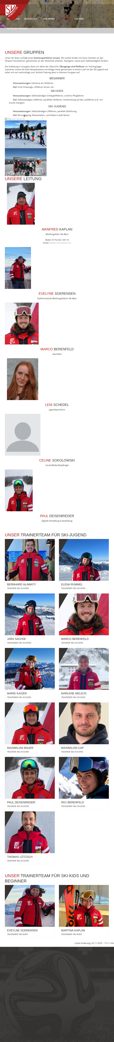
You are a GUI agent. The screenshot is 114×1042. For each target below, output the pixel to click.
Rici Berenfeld (72, 802)
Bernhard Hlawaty (21, 584)
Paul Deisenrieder (21, 802)
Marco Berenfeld (75, 638)
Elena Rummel (72, 584)
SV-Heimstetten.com (99, 1029)
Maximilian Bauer (20, 747)
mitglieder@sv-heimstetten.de (19, 1019)
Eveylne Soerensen (22, 930)
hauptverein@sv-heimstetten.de (20, 984)
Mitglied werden (17, 28)
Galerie (79, 19)
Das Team (64, 19)
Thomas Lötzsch (20, 856)
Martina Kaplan (73, 930)
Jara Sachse (16, 638)
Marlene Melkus (73, 693)
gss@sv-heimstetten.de (16, 996)
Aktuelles (30, 19)
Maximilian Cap (72, 747)
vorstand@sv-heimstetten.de (18, 1010)
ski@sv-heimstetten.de (60, 242)
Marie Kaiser (17, 693)
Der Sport (49, 19)
